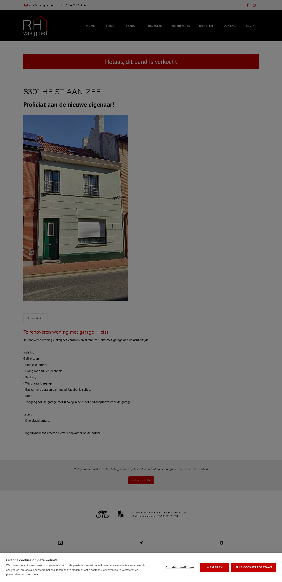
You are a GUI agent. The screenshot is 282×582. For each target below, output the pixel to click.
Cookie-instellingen (180, 567)
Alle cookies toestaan (253, 567)
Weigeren (215, 567)
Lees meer (31, 574)
